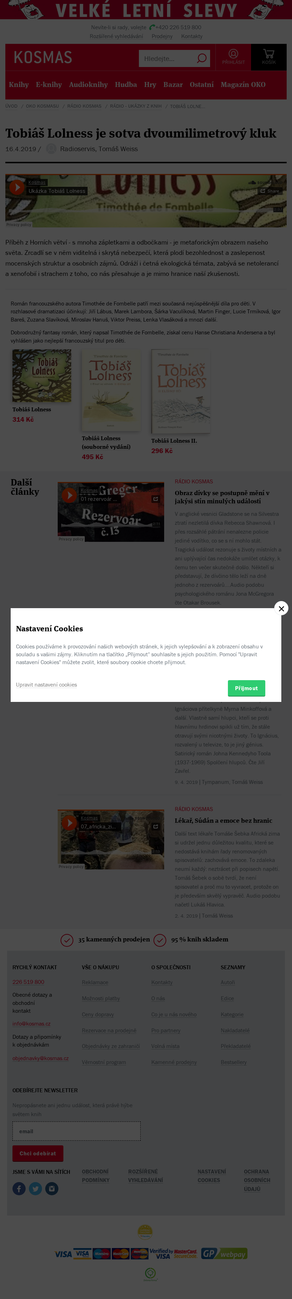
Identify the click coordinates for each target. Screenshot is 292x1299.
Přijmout (246, 688)
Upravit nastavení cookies (46, 684)
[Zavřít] (281, 608)
